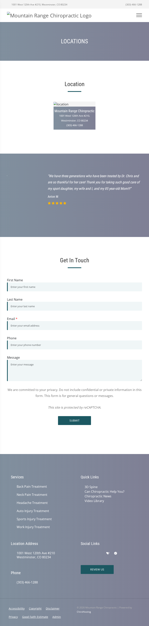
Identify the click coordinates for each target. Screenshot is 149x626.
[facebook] (91, 553)
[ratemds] (115, 553)
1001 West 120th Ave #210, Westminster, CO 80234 (39, 4)
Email (12, 319)
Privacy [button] (13, 617)
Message (13, 357)
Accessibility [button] (17, 608)
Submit (74, 420)
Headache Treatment (32, 503)
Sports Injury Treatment (34, 519)
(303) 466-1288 (133, 4)
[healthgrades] (107, 553)
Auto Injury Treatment (33, 511)
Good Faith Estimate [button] (35, 617)
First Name (15, 280)
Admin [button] (56, 617)
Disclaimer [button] (53, 608)
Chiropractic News (98, 496)
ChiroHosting (84, 611)
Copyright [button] (35, 608)
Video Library (94, 501)
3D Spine (91, 487)
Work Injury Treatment (33, 527)
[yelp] (100, 553)
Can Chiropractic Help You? (104, 491)
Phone (11, 338)
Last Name (15, 299)
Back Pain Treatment (32, 487)
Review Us (97, 569)
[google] (83, 553)
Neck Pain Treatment (32, 495)
